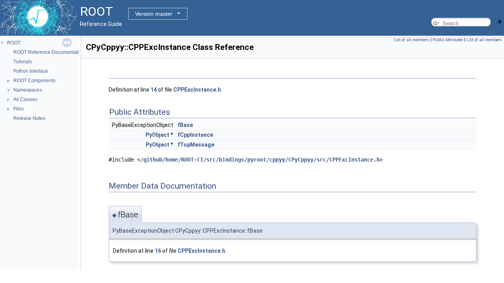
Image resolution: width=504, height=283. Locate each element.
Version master (153, 14)
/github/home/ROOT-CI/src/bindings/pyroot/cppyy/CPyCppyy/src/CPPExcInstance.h (260, 159)
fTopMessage (196, 145)
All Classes (25, 99)
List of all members (411, 39)
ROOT (13, 43)
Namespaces (27, 90)
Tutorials (22, 61)
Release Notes (29, 118)
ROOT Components (34, 80)
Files (18, 109)
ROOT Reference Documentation (48, 52)
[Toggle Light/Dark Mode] (499, 21)
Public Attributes (448, 39)
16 (158, 251)
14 (153, 89)
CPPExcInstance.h (197, 89)
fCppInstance (195, 135)
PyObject (157, 135)
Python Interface (30, 71)
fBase (185, 125)
